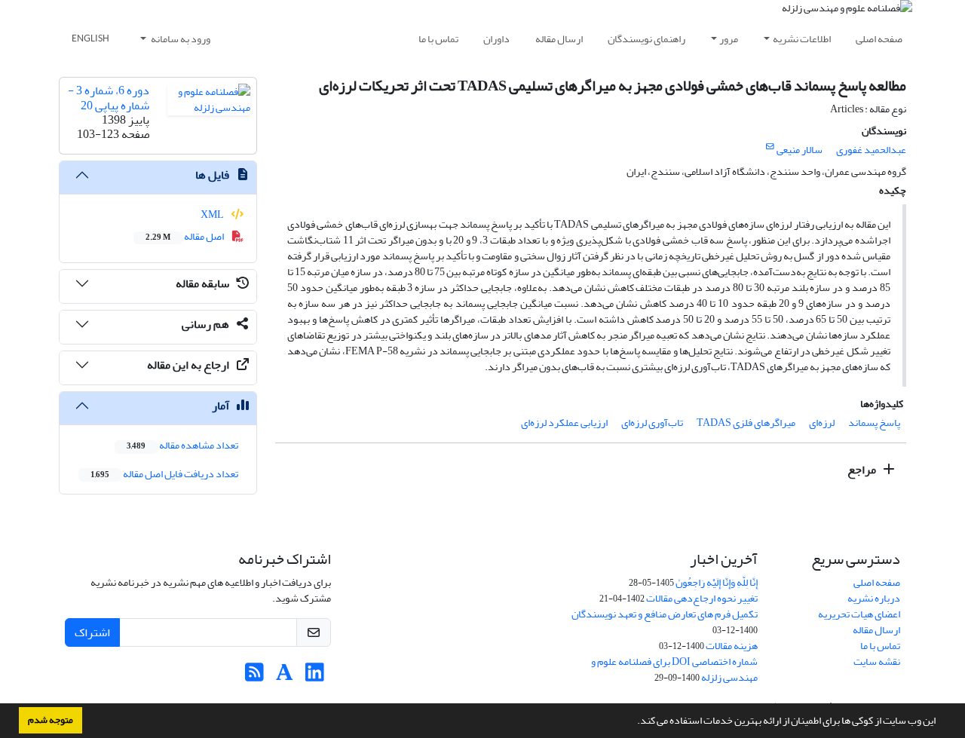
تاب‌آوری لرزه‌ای (652, 422)
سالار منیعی (800, 149)
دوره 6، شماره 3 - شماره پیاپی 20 (108, 97)
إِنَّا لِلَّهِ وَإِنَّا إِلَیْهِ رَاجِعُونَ (717, 582)
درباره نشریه (873, 598)
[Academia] (284, 676)
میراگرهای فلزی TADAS (746, 422)
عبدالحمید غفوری (871, 149)
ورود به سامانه (179, 39)
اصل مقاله (185, 236)
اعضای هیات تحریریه (859, 614)
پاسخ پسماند (874, 422)
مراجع (862, 469)
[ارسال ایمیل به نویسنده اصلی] (770, 147)
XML (213, 214)
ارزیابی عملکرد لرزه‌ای (564, 422)
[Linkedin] (315, 676)
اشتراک (92, 632)
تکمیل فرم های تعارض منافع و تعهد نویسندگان (664, 614)
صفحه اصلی (879, 39)
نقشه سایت (876, 661)
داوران (496, 39)
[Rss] (254, 676)
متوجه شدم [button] (50, 720)
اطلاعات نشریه (802, 39)
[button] (633, 722)
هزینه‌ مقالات (732, 645)
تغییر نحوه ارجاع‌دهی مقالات (702, 598)
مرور (728, 39)
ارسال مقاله (559, 39)
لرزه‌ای (822, 422)
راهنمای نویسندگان (646, 39)
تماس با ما (438, 39)
